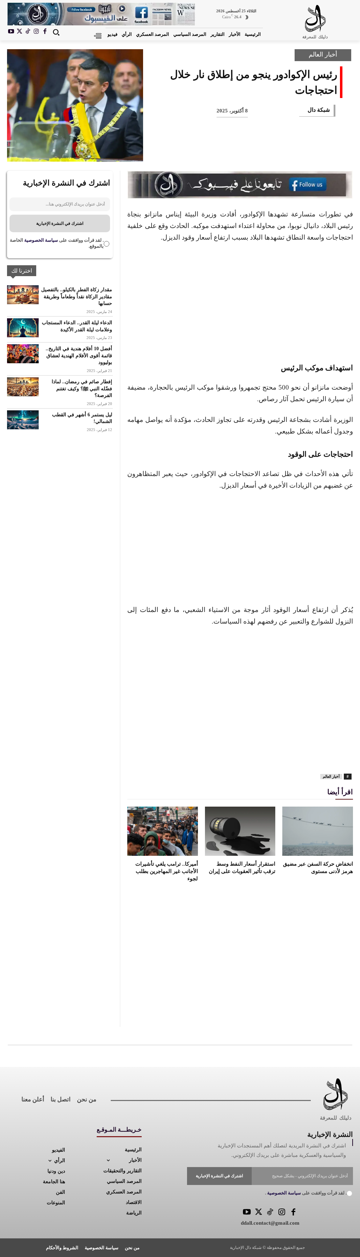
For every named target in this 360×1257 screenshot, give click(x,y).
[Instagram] (36, 32)
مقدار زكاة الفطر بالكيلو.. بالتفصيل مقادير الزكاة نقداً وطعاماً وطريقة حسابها (76, 296)
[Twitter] (258, 1212)
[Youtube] (11, 32)
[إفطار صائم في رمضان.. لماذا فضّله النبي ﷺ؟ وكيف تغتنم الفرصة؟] (23, 386)
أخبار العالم (323, 54)
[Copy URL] (185, 149)
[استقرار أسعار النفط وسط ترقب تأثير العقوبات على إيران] (240, 831)
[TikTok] (28, 32)
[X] (19, 32)
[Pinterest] (278, 149)
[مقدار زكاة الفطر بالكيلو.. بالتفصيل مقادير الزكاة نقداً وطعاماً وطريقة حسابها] (23, 294)
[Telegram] (208, 149)
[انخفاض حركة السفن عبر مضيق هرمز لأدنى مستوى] (317, 831)
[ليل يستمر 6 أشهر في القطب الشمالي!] (23, 419)
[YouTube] (247, 1212)
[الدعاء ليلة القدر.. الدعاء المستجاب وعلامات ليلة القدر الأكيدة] (23, 327)
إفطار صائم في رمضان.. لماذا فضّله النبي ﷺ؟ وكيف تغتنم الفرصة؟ (82, 388)
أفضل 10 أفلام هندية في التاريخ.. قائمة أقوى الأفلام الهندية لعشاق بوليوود (79, 355)
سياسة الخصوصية (40, 240)
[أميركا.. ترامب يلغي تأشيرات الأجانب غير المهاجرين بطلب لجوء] (162, 831)
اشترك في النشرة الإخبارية (59, 223)
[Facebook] (44, 32)
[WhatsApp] (255, 149)
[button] (56, 32)
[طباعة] (232, 149)
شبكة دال (319, 110)
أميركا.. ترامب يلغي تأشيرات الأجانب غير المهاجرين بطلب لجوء (166, 871)
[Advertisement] (240, 301)
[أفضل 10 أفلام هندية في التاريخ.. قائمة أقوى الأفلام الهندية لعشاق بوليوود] (23, 353)
